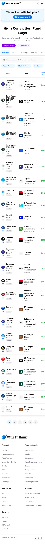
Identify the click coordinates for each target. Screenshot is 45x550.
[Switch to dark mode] (41, 537)
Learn (4, 501)
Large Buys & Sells (9, 462)
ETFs (3, 470)
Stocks (4, 466)
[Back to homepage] (11, 3)
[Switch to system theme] (35, 537)
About (4, 521)
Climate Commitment (33, 505)
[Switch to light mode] (38, 537)
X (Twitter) (6, 525)
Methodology (7, 505)
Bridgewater (30, 470)
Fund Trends (7, 458)
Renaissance (30, 458)
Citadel (27, 454)
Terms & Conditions (32, 493)
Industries (6, 478)
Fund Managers (8, 454)
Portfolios (5, 450)
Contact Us (6, 517)
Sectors (5, 474)
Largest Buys (8, 46)
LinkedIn (5, 529)
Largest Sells (24, 46)
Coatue (27, 466)
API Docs (5, 493)
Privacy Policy (30, 497)
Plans (4, 497)
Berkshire (28, 474)
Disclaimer (29, 501)
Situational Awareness (33, 462)
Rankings (5, 482)
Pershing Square (31, 482)
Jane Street (29, 450)
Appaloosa (29, 478)
